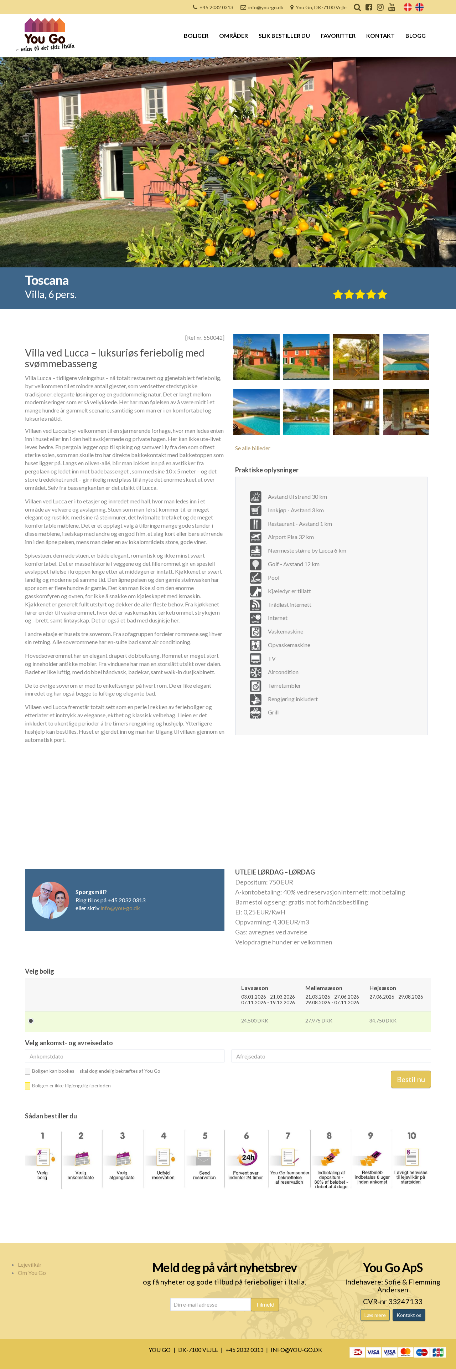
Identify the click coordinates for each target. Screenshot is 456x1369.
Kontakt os (409, 1315)
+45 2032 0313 (216, 7)
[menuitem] (408, 7)
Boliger (196, 35)
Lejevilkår (30, 1264)
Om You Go (32, 1272)
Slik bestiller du (284, 35)
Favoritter (338, 35)
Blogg (415, 35)
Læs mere (375, 1315)
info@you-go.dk (265, 7)
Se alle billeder (252, 448)
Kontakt (380, 35)
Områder (233, 35)
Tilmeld (264, 1304)
